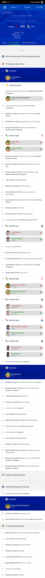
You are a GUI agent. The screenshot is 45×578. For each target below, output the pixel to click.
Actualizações (14, 42)
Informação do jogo (28, 42)
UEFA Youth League (5, 7)
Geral (5, 42)
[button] (14, 7)
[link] (27, 7)
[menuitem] (16, 7)
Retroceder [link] (7, 12)
